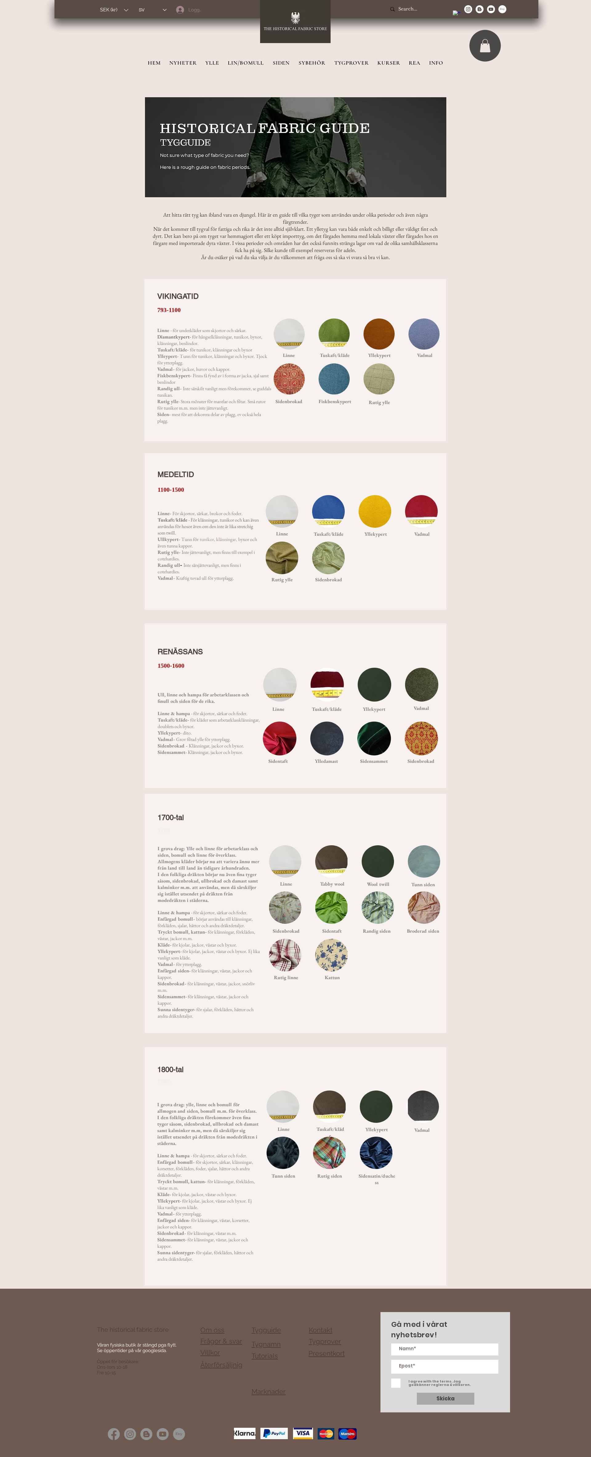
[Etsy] (502, 9)
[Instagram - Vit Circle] (468, 9)
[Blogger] (146, 1434)
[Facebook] (114, 1434)
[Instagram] (130, 1434)
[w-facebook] (457, 14)
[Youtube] (163, 1434)
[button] (114, 10)
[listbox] (114, 10)
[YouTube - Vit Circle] (491, 9)
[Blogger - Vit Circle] (480, 9)
